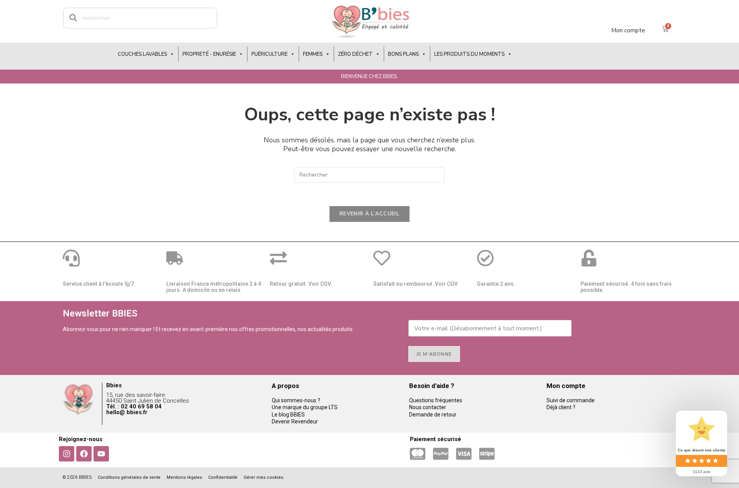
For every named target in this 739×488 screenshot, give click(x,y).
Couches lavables (142, 54)
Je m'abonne (434, 354)
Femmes (313, 54)
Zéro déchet (355, 54)
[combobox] (140, 18)
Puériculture (269, 54)
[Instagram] (66, 453)
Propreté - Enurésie (209, 54)
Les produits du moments (469, 54)
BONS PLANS (403, 54)
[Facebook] (84, 453)
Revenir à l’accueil (369, 213)
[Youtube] (101, 453)
